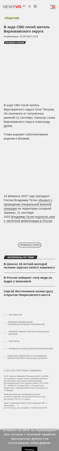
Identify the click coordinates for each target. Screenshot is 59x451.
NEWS (12, 5)
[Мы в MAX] (29, 6)
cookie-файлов (40, 443)
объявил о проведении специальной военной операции (28, 204)
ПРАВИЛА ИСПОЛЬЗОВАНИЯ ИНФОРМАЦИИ (31, 349)
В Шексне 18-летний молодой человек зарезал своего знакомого (29, 265)
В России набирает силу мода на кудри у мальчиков (28, 279)
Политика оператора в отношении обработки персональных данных (27, 357)
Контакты (14, 341)
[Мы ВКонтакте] (24, 6)
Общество (11, 18)
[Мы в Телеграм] (35, 6)
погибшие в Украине (15, 42)
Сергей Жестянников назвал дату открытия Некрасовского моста (28, 293)
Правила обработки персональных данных (29, 333)
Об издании (15, 315)
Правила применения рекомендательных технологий (26, 323)
